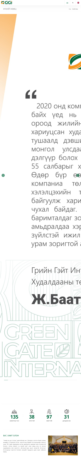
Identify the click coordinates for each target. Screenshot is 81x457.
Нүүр (70, 9)
